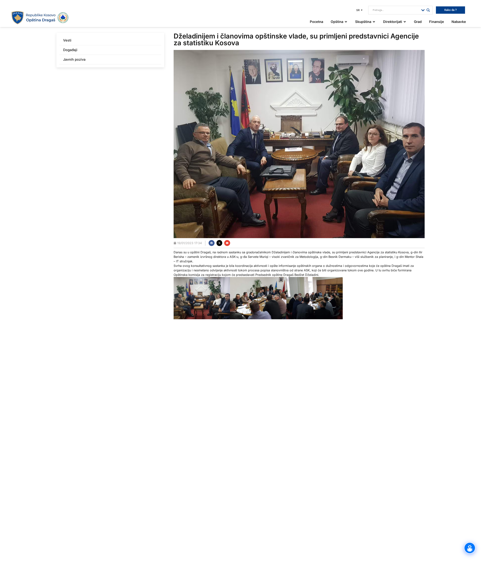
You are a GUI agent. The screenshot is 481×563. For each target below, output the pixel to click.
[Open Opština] (346, 21)
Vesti (67, 40)
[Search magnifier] (428, 10)
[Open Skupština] (374, 21)
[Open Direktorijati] (404, 21)
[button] (359, 10)
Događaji (70, 50)
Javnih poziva (74, 59)
